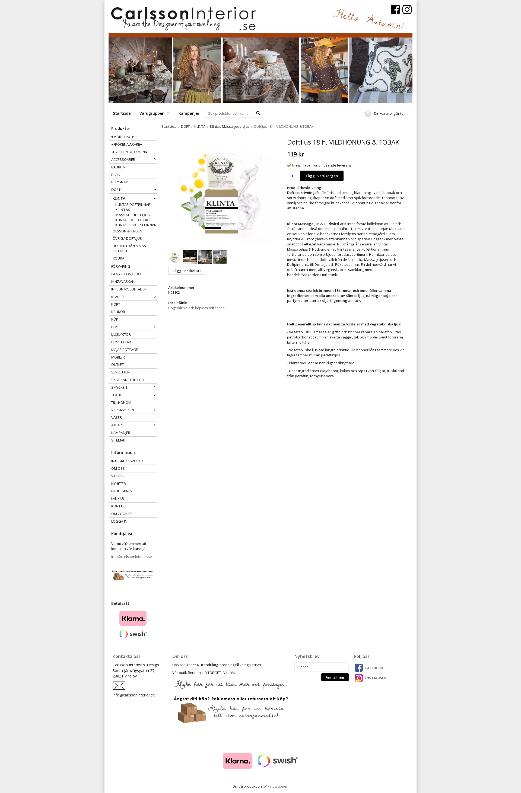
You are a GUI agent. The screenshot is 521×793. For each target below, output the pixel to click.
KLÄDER (117, 296)
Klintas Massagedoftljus (132, 212)
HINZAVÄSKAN (123, 281)
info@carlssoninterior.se (131, 556)
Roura (118, 258)
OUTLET (117, 364)
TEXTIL (116, 394)
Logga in (119, 521)
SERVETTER (120, 372)
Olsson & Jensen (127, 231)
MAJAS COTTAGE (124, 349)
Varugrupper (152, 113)
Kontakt (119, 506)
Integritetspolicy (127, 460)
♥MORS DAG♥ (122, 136)
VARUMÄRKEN (122, 409)
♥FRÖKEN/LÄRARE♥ (126, 144)
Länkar (117, 498)
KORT (115, 304)
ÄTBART (117, 425)
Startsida (122, 113)
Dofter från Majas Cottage (129, 248)
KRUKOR (118, 311)
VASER (116, 417)
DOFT (116, 189)
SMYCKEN (119, 387)
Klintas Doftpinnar (132, 204)
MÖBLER (118, 357)
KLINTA (119, 198)
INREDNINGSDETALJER (129, 289)
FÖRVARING (120, 266)
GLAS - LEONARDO (126, 273)
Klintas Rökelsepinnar (135, 224)
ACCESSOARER (123, 159)
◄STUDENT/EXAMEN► (129, 151)
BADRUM (118, 167)
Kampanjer (189, 113)
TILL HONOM (121, 402)
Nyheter (118, 483)
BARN (115, 174)
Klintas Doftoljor (131, 220)
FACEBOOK (374, 668)
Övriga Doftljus (127, 238)
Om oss (118, 468)
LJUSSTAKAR (121, 342)
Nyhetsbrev (121, 490)
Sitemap (118, 440)
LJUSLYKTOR (121, 334)
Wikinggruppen (275, 786)
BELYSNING (120, 182)
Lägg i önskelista (187, 270)
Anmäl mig (335, 677)
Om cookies (121, 513)
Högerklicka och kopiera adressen (196, 307)
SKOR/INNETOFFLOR (127, 379)
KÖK (114, 319)
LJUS (114, 326)
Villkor (118, 476)
